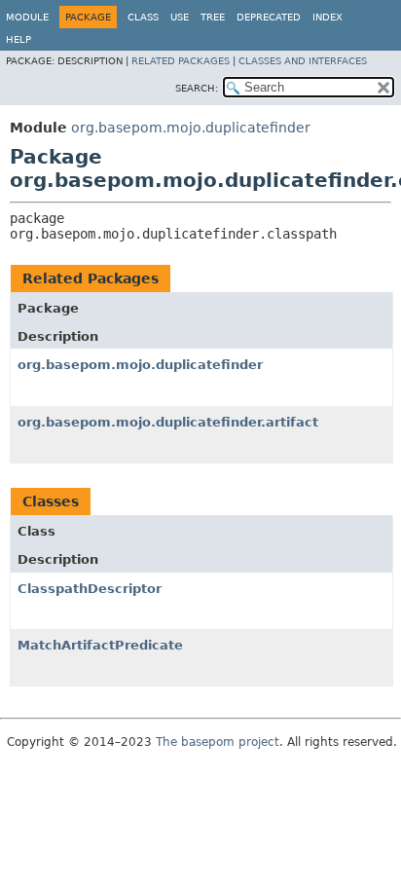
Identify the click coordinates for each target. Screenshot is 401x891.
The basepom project (217, 742)
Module (27, 17)
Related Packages (180, 61)
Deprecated (269, 17)
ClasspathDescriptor (90, 588)
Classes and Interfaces (302, 61)
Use (179, 17)
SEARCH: (196, 88)
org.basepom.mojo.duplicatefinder (190, 127)
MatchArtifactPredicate (100, 645)
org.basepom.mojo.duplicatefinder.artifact (168, 422)
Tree (212, 17)
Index (327, 17)
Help (18, 39)
